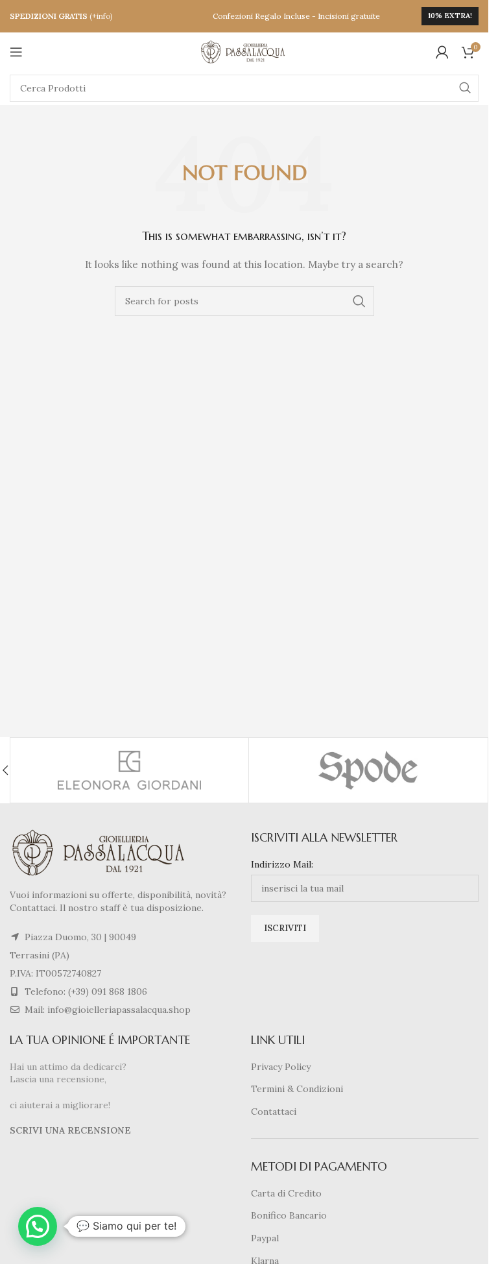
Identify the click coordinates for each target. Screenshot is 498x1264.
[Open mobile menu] (16, 52)
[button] (37, 1226)
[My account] (442, 52)
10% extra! (450, 15)
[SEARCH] (465, 88)
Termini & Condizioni (297, 1089)
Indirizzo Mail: (282, 864)
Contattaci (273, 1111)
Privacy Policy (281, 1067)
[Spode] (368, 770)
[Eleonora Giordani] (129, 770)
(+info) (101, 16)
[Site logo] (244, 51)
